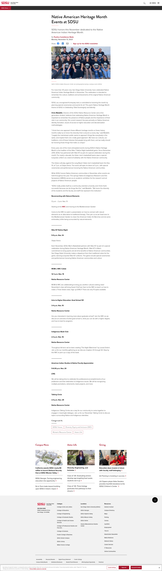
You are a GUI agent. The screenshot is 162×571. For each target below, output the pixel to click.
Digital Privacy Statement (65, 559)
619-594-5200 (41, 508)
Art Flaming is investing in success (112, 476)
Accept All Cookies (136, 567)
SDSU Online (84, 520)
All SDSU (153, 3)
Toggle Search (144, 3)
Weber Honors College (63, 545)
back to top (155, 500)
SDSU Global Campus (63, 538)
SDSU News (4, 8)
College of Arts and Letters (64, 507)
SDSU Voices (57, 427)
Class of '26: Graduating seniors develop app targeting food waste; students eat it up (80, 478)
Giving (102, 445)
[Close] (159, 567)
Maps (105, 514)
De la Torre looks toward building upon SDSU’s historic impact (47, 487)
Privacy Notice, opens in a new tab (38, 569)
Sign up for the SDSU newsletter (85, 43)
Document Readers (50, 559)
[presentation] (59, 504)
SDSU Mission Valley (86, 517)
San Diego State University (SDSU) (90, 507)
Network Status (108, 541)
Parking (106, 517)
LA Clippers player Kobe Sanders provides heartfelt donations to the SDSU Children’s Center (112, 483)
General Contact (108, 507)
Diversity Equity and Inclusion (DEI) (79, 427)
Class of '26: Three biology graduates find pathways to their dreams (79, 488)
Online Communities (110, 551)
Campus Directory (109, 510)
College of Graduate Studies (65, 517)
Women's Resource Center (62, 432)
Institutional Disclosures (56, 562)
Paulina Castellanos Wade (64, 37)
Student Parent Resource (72, 562)
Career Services (108, 544)
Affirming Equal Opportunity (88, 562)
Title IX (106, 531)
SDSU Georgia (85, 510)
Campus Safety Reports (42, 562)
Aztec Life (78, 432)
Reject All (124, 567)
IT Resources (108, 548)
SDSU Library (61, 541)
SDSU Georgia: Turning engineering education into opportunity (48, 479)
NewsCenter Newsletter (111, 534)
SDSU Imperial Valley (87, 514)
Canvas (106, 520)
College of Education (63, 510)
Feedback (101, 562)
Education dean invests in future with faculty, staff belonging (111, 469)
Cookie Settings (78, 559)
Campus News (42, 445)
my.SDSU (107, 524)
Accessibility (39, 559)
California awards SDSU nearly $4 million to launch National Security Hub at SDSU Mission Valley (48, 470)
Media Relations (108, 538)
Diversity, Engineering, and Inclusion (77, 469)
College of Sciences (62, 531)
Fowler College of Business (64, 535)
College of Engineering (63, 514)
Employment (107, 527)
